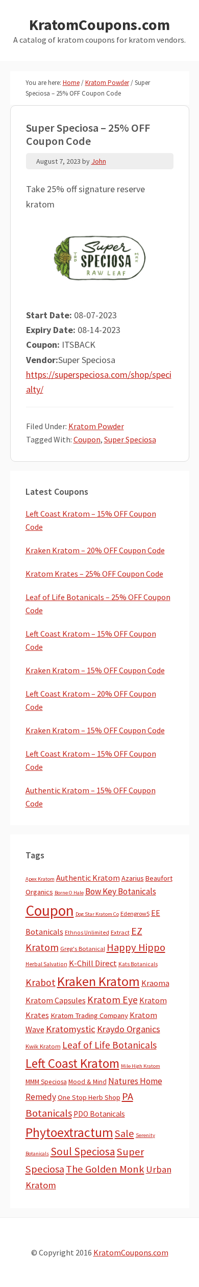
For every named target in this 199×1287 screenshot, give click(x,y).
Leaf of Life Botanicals (109, 1045)
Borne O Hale (69, 892)
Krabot (41, 982)
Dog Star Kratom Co (97, 914)
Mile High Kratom (140, 1066)
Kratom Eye (112, 1000)
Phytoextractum (69, 1132)
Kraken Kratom (98, 981)
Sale (124, 1133)
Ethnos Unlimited (87, 932)
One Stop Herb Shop (89, 1097)
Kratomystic (70, 1029)
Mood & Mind (87, 1082)
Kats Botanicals (138, 964)
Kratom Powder (96, 426)
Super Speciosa (130, 439)
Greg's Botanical (82, 948)
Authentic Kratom (88, 878)
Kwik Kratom (43, 1046)
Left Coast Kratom (72, 1063)
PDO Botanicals (99, 1114)
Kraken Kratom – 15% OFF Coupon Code (95, 670)
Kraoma (155, 983)
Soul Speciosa (83, 1151)
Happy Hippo (136, 947)
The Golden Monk (105, 1169)
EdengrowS (135, 913)
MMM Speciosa (46, 1082)
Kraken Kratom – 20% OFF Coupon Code (95, 550)
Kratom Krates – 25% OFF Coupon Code (94, 573)
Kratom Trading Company (89, 1015)
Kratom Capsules (56, 1000)
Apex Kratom (40, 879)
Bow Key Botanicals (120, 891)
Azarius (132, 878)
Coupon (87, 439)
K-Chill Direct (93, 963)
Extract (120, 932)
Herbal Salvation (46, 964)
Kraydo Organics (128, 1029)
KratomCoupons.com (99, 24)
